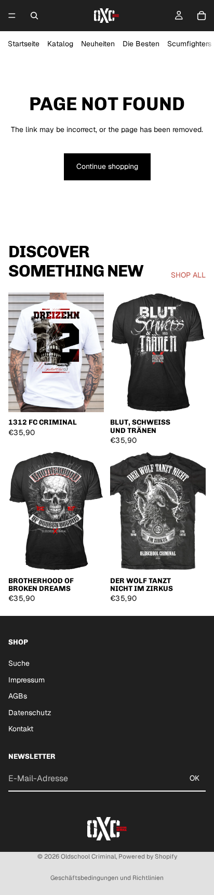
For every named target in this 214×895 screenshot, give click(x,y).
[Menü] (12, 16)
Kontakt (20, 728)
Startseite (23, 43)
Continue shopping (107, 166)
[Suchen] (34, 15)
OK (194, 778)
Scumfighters (189, 43)
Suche (19, 663)
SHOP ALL (188, 275)
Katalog (60, 43)
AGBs (17, 696)
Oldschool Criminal (88, 856)
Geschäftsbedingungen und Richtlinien (107, 878)
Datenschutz (29, 712)
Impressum (26, 679)
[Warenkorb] (201, 15)
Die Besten (141, 43)
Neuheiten (98, 43)
